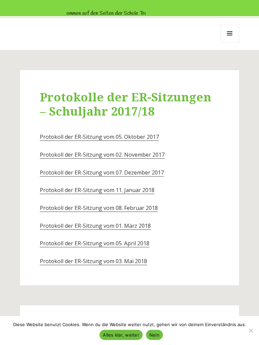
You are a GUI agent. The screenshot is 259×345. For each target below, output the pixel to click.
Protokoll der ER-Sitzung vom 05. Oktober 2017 (99, 136)
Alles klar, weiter (121, 335)
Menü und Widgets (230, 42)
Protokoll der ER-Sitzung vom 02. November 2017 (102, 154)
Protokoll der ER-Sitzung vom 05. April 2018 (94, 243)
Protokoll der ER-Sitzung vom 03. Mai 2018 (93, 261)
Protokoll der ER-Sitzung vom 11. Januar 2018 (97, 190)
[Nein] (250, 330)
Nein (154, 335)
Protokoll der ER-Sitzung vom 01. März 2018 (95, 225)
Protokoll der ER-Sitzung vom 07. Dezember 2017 (102, 172)
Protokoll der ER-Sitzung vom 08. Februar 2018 (99, 208)
